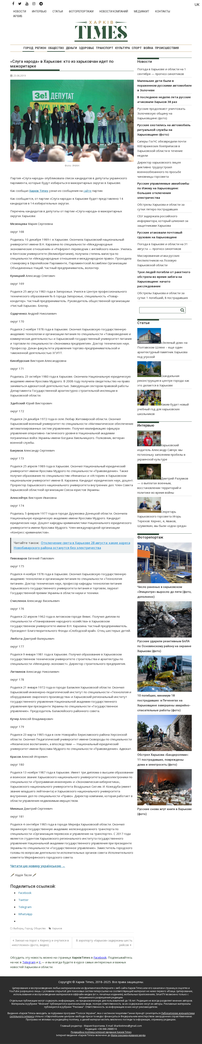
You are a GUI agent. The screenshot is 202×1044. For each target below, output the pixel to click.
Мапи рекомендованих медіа (128, 1035)
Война (148, 48)
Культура (122, 48)
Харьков (57, 928)
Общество (56, 48)
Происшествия (167, 48)
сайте (87, 191)
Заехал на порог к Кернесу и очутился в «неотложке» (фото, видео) (40, 943)
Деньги (71, 48)
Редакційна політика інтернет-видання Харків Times (101, 1032)
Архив (17, 16)
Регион (40, 48)
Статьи (57, 11)
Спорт (137, 48)
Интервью (39, 11)
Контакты (162, 11)
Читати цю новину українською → (37, 866)
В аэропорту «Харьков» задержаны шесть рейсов (104, 943)
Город (28, 48)
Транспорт (104, 48)
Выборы (18, 928)
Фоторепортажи (81, 11)
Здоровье (86, 48)
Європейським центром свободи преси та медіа (74, 1016)
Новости (19, 11)
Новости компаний (113, 11)
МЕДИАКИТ (141, 11)
